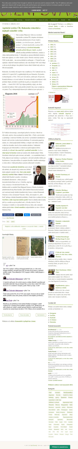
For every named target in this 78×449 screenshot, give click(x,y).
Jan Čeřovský (10, 218)
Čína (71, 434)
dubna (54, 82)
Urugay (67, 434)
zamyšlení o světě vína (55, 400)
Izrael (71, 431)
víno (8, 221)
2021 (51, 56)
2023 (51, 52)
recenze (57, 392)
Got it (45, 10)
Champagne (64, 410)
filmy (71, 414)
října (53, 68)
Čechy (50, 414)
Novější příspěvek (8, 315)
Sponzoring (19, 20)
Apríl (66, 431)
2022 (51, 54)
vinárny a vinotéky (54, 417)
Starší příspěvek (41, 315)
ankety (63, 407)
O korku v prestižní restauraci (55, 380)
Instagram (52, 313)
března (54, 84)
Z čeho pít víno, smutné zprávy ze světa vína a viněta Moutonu (64, 254)
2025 (51, 47)
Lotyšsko (51, 434)
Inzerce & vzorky (43, 20)
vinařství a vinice (67, 395)
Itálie (71, 405)
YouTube (51, 315)
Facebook (51, 318)
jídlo (58, 410)
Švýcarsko (51, 436)
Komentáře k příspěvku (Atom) (25, 321)
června (54, 77)
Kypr (50, 427)
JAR (66, 429)
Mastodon (52, 322)
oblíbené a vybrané (54, 402)
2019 (51, 61)
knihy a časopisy (60, 412)
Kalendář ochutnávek (30, 20)
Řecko (63, 424)
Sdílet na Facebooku (8, 215)
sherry (70, 410)
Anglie (60, 422)
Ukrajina (62, 434)
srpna (54, 72)
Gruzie (70, 427)
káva (62, 429)
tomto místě (60, 111)
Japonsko (64, 414)
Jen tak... (58, 395)
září (53, 70)
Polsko (50, 429)
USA (65, 422)
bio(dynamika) (68, 392)
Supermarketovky (67, 417)
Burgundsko (64, 405)
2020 (51, 59)
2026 (51, 45)
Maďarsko (69, 412)
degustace (51, 395)
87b (54, 431)
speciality (60, 419)
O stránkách (11, 20)
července (54, 75)
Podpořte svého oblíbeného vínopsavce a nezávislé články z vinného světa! (24, 227)
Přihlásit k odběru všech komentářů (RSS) (60, 385)
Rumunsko (56, 429)
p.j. (49, 362)
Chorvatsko (56, 424)
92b (62, 431)
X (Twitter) (52, 320)
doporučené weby (67, 402)
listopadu (55, 65)
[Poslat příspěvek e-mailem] (14, 218)
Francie (70, 397)
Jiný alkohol (52, 410)
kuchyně (51, 419)
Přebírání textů (54, 20)
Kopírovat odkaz (36, 215)
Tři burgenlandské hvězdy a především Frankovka (60, 89)
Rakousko (69, 407)
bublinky (51, 397)
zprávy (12, 221)
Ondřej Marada (52, 351)
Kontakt (63, 20)
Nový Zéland (64, 427)
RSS (69, 20)
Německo (51, 405)
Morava (57, 405)
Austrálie (70, 422)
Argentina (56, 427)
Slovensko (69, 419)
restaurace (51, 412)
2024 (51, 49)
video (50, 424)
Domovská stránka (24, 315)
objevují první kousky (9, 153)
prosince (54, 63)
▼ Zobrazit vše (51, 92)
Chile (56, 422)
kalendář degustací (65, 113)
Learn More (36, 10)
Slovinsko (51, 422)
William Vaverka (52, 340)
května (54, 79)
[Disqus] (24, 286)
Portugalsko (69, 424)
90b (58, 431)
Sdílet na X (19, 215)
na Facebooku (56, 29)
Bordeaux (51, 407)
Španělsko (63, 397)
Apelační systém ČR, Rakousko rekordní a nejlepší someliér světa (21, 29)
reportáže (58, 407)
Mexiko (56, 434)
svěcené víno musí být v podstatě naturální (23, 150)
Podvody (57, 414)
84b (50, 431)
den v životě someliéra (18, 207)
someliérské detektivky (17, 167)
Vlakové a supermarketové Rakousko (62, 86)
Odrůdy (70, 429)
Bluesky (27, 215)
